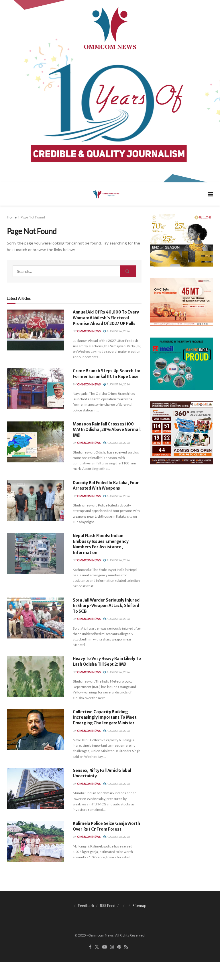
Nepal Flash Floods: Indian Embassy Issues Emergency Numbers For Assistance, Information (100, 544)
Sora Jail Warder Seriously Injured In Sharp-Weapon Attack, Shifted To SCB (106, 606)
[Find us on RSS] (126, 947)
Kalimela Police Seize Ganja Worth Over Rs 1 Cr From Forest (106, 826)
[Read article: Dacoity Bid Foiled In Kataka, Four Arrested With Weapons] (35, 500)
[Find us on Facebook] (90, 947)
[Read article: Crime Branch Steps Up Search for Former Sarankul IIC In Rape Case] (35, 388)
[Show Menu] (210, 194)
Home (12, 217)
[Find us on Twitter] (97, 947)
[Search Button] (128, 271)
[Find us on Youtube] (104, 947)
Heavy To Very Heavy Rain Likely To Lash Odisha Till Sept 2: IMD (107, 661)
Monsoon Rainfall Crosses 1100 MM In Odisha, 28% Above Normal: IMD (106, 429)
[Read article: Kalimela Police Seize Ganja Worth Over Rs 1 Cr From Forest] (35, 841)
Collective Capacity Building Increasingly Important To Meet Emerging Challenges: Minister (105, 717)
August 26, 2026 (118, 331)
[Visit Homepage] (106, 194)
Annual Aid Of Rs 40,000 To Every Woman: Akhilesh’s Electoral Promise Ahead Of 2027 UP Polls (106, 318)
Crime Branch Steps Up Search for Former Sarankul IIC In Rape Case (107, 373)
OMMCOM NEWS (89, 331)
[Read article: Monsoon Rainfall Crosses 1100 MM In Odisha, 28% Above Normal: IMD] (35, 441)
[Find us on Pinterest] (119, 947)
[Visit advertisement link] (110, 91)
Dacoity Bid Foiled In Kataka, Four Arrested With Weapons (106, 485)
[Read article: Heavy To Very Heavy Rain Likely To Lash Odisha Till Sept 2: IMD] (35, 676)
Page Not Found (33, 217)
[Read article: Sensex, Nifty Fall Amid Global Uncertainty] (35, 788)
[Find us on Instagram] (112, 947)
